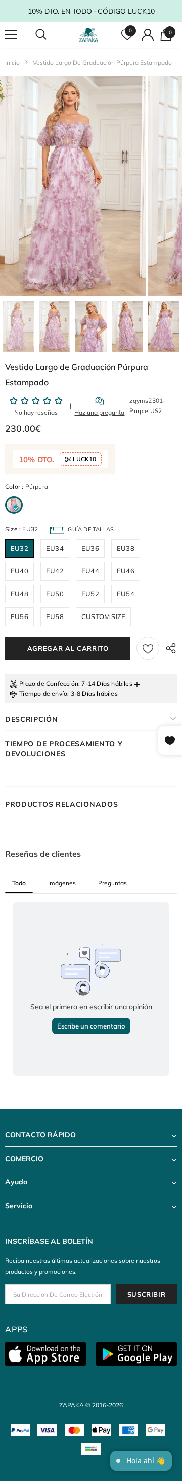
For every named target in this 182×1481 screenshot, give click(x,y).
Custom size (103, 616)
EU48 (19, 594)
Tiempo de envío (43, 693)
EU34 (55, 548)
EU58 (55, 616)
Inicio (12, 62)
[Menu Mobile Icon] (11, 35)
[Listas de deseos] (147, 648)
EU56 (19, 616)
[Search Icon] (50, 34)
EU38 (125, 548)
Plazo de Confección (48, 683)
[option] (73, 186)
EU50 (55, 594)
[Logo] (90, 35)
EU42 (55, 571)
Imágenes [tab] (62, 883)
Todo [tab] (19, 883)
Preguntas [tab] (112, 883)
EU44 (90, 571)
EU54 (125, 594)
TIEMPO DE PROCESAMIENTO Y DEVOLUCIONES (64, 748)
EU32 (19, 548)
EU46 (125, 571)
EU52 (90, 594)
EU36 (90, 548)
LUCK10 (83, 459)
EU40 (19, 571)
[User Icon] (148, 35)
